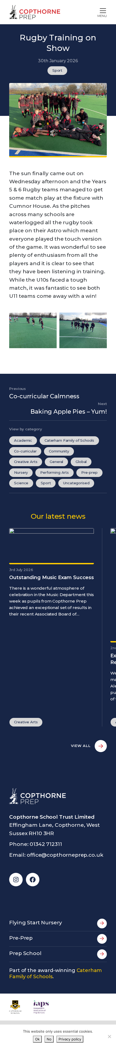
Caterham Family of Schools (69, 440)
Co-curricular (25, 451)
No (49, 1039)
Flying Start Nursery (35, 922)
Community (59, 451)
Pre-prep (89, 472)
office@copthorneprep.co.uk (65, 855)
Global (81, 461)
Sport (57, 70)
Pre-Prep (21, 938)
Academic (23, 440)
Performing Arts (54, 472)
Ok (37, 1039)
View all (81, 745)
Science (21, 483)
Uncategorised (76, 483)
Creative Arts (25, 461)
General (56, 461)
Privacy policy (70, 1039)
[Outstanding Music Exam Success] (51, 545)
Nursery (21, 472)
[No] (109, 1036)
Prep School (25, 953)
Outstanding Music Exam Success (51, 577)
